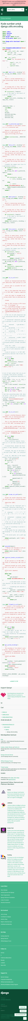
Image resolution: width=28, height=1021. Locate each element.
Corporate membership (6, 979)
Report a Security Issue (6, 921)
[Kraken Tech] (3, 832)
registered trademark (15, 1016)
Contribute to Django (6, 916)
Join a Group (4, 914)
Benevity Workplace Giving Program (9, 984)
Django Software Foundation (8, 897)
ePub (18, 777)
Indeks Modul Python (7, 717)
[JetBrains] (3, 807)
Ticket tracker (4, 767)
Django (2, 9)
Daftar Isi (16, 747)
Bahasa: (23, 1011)
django (7, 729)
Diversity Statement (5, 902)
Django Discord (4, 938)
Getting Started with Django (7, 892)
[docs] (4, 72)
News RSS (3, 965)
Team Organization (5, 895)
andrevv (4, 1010)
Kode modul (7, 727)
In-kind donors (5, 1000)
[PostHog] (3, 859)
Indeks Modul (8, 747)
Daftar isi (4, 712)
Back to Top (14, 681)
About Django (4, 890)
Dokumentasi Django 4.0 (8, 724)
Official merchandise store (7, 982)
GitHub (2, 952)
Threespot (4, 1006)
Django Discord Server (7, 755)
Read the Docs (12, 779)
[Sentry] (3, 793)
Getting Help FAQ (5, 936)
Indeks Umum (5, 714)
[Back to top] (25, 1018)
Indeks (2, 747)
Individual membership (6, 924)
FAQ (2, 739)
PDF (15, 777)
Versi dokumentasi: (20, 1014)
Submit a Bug (4, 919)
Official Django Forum (7, 761)
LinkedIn (3, 962)
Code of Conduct (5, 900)
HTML (11, 777)
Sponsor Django (4, 977)
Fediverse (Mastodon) (6, 957)
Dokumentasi (6, 18)
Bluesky (3, 960)
